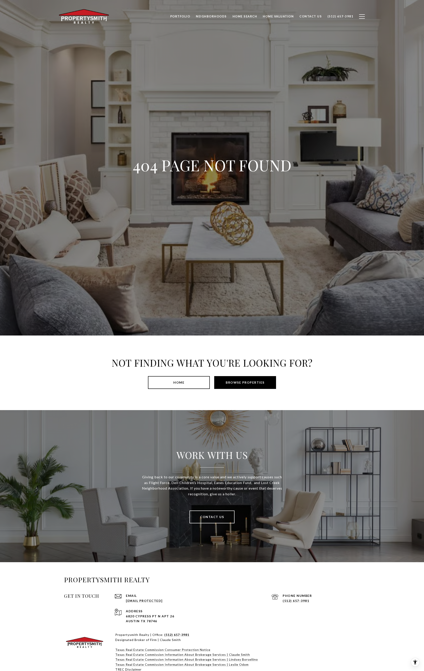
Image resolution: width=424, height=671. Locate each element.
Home (178, 382)
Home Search (245, 16)
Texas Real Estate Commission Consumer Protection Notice (162, 650)
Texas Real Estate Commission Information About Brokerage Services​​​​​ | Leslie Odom (182, 664)
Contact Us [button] (212, 517)
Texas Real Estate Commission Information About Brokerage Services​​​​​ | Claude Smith (182, 654)
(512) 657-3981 (296, 601)
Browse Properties (245, 382)
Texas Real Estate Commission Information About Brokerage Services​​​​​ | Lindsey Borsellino (186, 659)
